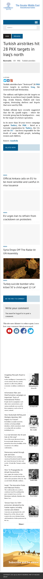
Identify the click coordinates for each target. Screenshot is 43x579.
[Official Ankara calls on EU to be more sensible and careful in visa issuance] (21, 172)
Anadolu (14, 140)
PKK (18, 61)
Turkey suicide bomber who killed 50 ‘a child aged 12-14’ (19, 285)
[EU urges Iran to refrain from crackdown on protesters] (21, 209)
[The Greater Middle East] (21, 6)
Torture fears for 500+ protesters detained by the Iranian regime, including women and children (14, 506)
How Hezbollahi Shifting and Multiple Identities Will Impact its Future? (15, 417)
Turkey (13, 125)
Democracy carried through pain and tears (14, 453)
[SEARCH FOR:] (21, 27)
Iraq (33, 87)
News (5, 175)
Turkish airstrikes (28, 61)
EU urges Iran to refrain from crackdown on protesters (19, 217)
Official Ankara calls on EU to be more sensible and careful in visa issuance (21, 182)
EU (14, 61)
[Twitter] (5, 80)
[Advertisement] (23, 14)
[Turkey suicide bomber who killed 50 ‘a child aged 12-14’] (21, 277)
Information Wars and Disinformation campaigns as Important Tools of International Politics (15, 396)
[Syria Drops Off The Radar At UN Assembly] (21, 243)
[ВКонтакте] (8, 80)
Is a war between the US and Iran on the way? (15, 436)
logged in (19, 313)
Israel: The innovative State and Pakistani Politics (14, 486)
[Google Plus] (11, 80)
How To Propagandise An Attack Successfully (13, 471)
